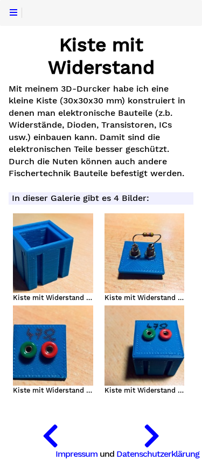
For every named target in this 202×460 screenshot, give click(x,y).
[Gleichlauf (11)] (50, 433)
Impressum (76, 454)
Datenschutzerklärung (157, 454)
